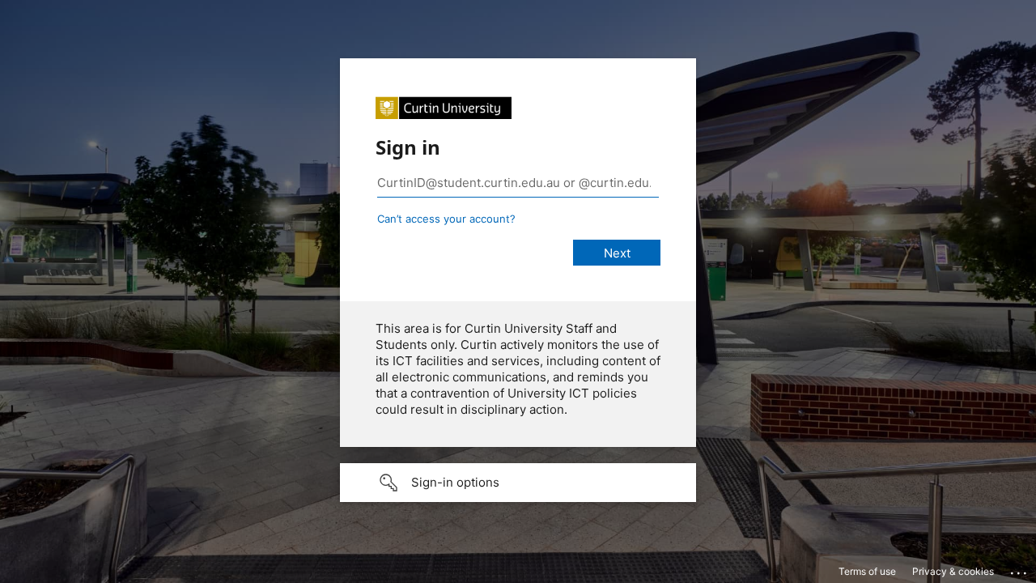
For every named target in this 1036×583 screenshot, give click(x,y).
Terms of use (867, 571)
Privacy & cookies (953, 571)
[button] (518, 482)
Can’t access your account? (446, 218)
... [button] (1020, 569)
